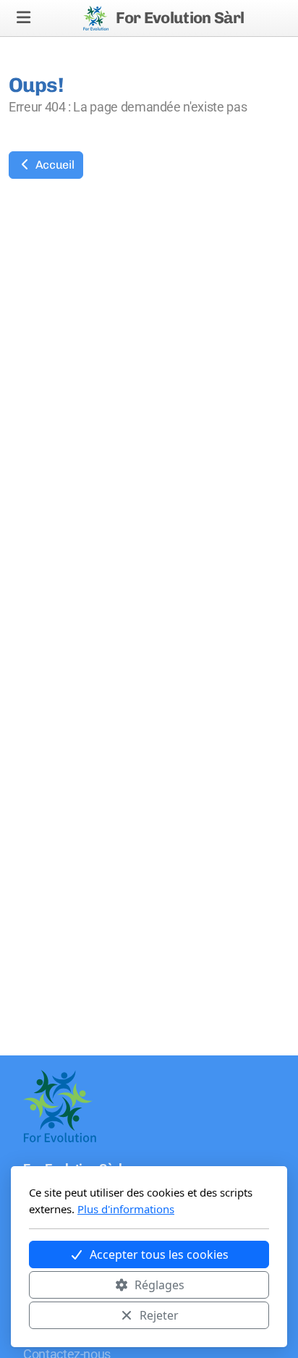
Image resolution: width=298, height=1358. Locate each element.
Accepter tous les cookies (159, 1254)
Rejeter (159, 1315)
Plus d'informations (125, 1209)
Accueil (53, 165)
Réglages (159, 1285)
